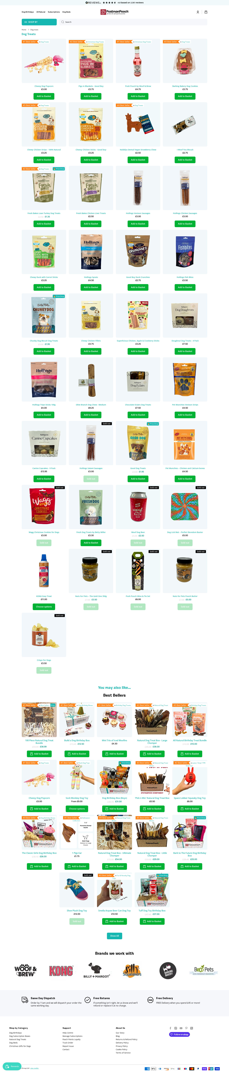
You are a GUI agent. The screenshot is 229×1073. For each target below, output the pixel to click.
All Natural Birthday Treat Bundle (190, 740)
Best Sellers (45, 705)
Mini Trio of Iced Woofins (114, 740)
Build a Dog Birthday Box (77, 740)
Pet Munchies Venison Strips (185, 405)
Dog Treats (45, 42)
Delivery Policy (122, 1042)
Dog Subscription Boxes (19, 1036)
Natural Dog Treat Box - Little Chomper (152, 854)
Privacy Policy (122, 1046)
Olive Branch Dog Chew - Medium (91, 405)
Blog (118, 1036)
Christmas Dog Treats (96, 42)
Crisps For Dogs (44, 660)
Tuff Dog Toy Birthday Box (152, 910)
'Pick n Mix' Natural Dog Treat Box (152, 798)
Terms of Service (123, 1052)
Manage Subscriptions (72, 1036)
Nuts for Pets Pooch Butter (185, 596)
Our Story (120, 1033)
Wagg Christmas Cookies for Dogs (44, 532)
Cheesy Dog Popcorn (44, 86)
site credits (34, 1068)
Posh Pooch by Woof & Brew (138, 86)
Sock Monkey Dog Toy (77, 798)
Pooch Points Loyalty (71, 1039)
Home (24, 30)
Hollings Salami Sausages (91, 468)
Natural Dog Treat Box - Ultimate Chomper (114, 854)
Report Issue (68, 1046)
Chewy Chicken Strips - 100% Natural (44, 150)
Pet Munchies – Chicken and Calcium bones (185, 468)
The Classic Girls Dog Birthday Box (39, 853)
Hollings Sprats (91, 277)
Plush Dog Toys (84, 763)
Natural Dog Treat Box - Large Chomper (152, 742)
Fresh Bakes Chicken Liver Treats (91, 213)
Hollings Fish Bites (185, 277)
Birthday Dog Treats (123, 705)
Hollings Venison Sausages (138, 213)
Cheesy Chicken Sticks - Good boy (91, 150)
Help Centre (68, 1033)
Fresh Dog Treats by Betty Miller (91, 532)
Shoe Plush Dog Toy (77, 910)
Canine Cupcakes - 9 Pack (43, 468)
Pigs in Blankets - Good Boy (91, 86)
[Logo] (114, 12)
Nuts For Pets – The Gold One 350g (91, 596)
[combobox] (133, 22)
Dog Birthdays (15, 1033)
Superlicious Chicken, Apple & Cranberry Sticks (138, 341)
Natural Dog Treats (17, 1039)
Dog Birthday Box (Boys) (114, 798)
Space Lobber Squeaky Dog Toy (190, 798)
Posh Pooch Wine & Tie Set (138, 596)
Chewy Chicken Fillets (91, 341)
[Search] (61, 22)
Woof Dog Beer (138, 532)
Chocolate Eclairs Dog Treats (138, 405)
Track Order (68, 1042)
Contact (66, 1049)
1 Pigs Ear (77, 853)
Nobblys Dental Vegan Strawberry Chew (138, 150)
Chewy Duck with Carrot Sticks (44, 277)
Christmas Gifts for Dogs (20, 1046)
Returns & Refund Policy (126, 1039)
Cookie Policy (121, 1049)
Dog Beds (13, 1042)
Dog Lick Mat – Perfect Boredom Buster (185, 532)
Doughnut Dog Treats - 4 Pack (185, 341)
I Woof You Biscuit (185, 150)
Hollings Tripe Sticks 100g (44, 405)
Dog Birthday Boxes (85, 705)
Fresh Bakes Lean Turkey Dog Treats (44, 213)
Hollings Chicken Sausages (185, 213)
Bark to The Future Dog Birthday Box (189, 854)
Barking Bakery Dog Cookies (185, 86)
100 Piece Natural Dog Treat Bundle (39, 742)
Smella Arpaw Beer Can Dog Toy (114, 910)
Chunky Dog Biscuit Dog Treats (44, 341)
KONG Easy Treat (44, 596)
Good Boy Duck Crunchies (138, 277)
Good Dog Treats (138, 468)
